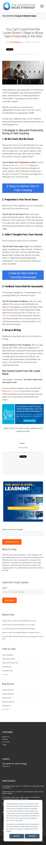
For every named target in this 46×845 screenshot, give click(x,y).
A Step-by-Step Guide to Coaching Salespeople (23, 275)
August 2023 (7, 690)
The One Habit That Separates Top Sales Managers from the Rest (22, 637)
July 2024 (6, 706)
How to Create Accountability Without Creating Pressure (21, 632)
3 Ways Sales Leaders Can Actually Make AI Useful (19, 621)
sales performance (10, 663)
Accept (17, 836)
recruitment (7, 671)
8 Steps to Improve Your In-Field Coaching (23, 188)
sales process (8, 659)
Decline (32, 836)
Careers (5, 739)
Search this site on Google (12, 529)
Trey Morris (15, 42)
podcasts (6, 667)
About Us (5, 737)
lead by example (12, 391)
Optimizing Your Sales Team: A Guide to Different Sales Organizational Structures (21, 798)
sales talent (7, 655)
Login (4, 744)
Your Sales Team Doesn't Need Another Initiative (18, 629)
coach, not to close (21, 165)
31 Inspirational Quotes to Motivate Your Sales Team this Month (23, 787)
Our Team (6, 742)
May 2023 (6, 698)
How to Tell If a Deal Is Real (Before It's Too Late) (18, 625)
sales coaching (23, 447)
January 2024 (8, 694)
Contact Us (6, 766)
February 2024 (8, 702)
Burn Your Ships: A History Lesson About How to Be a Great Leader (22, 792)
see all (6, 674)
